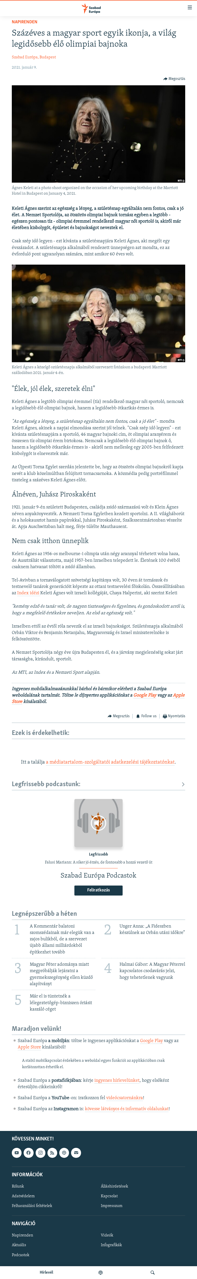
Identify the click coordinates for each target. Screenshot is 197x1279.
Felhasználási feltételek (32, 1206)
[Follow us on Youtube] (17, 1153)
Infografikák (111, 1245)
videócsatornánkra (124, 1098)
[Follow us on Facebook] (28, 1153)
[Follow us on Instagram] (40, 1153)
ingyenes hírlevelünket (117, 1080)
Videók (107, 1236)
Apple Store (29, 1047)
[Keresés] (152, 1272)
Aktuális (19, 1245)
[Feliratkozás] (76, 1153)
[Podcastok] (100, 1272)
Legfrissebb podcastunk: (46, 784)
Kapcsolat (109, 1196)
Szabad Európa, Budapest (34, 57)
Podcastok (20, 1255)
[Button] (174, 79)
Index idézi (28, 593)
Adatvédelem (23, 1196)
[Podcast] (64, 1153)
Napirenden (24, 22)
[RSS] (52, 1153)
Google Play (144, 695)
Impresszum (111, 1206)
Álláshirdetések (114, 1186)
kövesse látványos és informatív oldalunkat (127, 1109)
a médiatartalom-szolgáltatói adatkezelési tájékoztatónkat (110, 762)
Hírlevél (46, 1273)
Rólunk (18, 1186)
